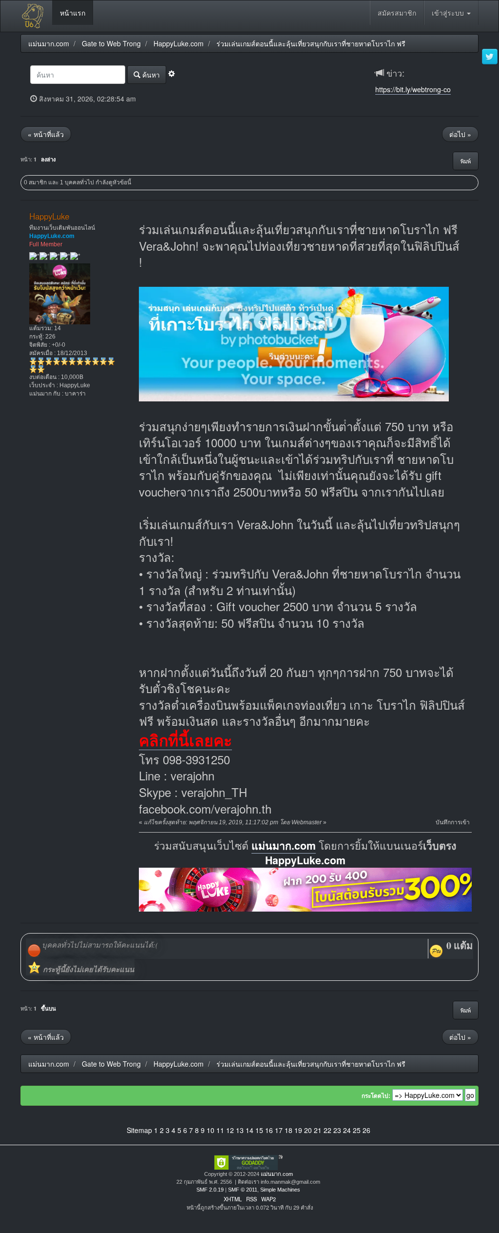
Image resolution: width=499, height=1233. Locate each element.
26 (366, 1130)
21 (318, 1130)
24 (347, 1130)
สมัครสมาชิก (397, 13)
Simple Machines (280, 1190)
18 (288, 1130)
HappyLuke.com (305, 860)
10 (210, 1130)
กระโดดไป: (376, 1096)
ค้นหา (150, 75)
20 (308, 1130)
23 (337, 1130)
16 (269, 1130)
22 (327, 1130)
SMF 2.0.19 (210, 1190)
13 (240, 1130)
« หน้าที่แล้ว (46, 134)
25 (357, 1130)
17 (279, 1130)
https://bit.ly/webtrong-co (413, 89)
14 (249, 1130)
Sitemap (139, 1130)
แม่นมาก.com (283, 845)
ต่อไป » (460, 134)
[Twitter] (489, 57)
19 (298, 1130)
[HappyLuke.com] (316, 888)
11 (220, 1130)
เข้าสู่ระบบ (449, 13)
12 (230, 1130)
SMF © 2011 (242, 1190)
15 (259, 1130)
